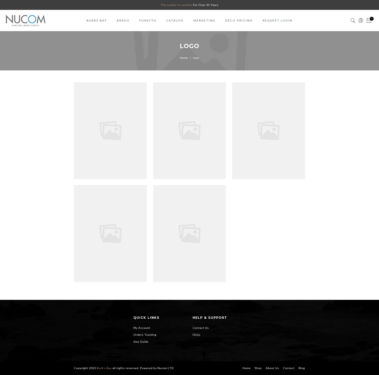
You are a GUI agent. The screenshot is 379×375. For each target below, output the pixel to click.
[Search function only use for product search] (353, 20)
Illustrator (116, 126)
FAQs (196, 334)
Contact (289, 368)
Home (184, 57)
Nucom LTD (166, 368)
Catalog (175, 20)
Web (204, 126)
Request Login (277, 20)
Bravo (123, 20)
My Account (141, 327)
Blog (302, 368)
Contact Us (201, 327)
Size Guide (140, 341)
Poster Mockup (268, 122)
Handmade (116, 229)
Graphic (102, 126)
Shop (258, 368)
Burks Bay (97, 20)
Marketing (204, 20)
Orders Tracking (145, 334)
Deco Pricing (239, 20)
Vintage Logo (189, 225)
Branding (177, 126)
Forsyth (147, 20)
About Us (272, 368)
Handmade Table (110, 225)
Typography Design (110, 122)
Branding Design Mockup (189, 122)
